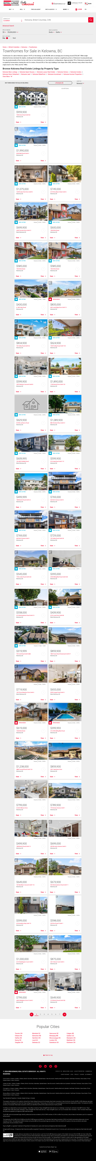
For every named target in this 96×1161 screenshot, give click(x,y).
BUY (10, 9)
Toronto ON (18, 1033)
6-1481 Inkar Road (21, 307)
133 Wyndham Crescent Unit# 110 (25, 885)
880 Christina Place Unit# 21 (57, 423)
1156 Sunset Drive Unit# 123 (57, 384)
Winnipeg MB (53, 1036)
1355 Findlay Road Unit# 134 (58, 346)
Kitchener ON (71, 1042)
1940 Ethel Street (20, 731)
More (65, 9)
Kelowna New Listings (10, 72)
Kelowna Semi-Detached (11, 74)
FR (85, 9)
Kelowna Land (25, 74)
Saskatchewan (42, 1078)
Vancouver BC (53, 1033)
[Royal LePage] (18, 3)
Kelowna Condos (75, 72)
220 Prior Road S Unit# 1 (56, 923)
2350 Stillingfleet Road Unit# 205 (59, 577)
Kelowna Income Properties (72, 74)
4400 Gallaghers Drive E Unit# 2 (24, 1000)
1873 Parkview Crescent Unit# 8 (24, 384)
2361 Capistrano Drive (56, 769)
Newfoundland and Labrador (62, 1078)
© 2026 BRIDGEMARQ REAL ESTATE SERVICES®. (20, 1071)
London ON (53, 1040)
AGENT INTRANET (65, 1074)
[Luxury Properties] (75, 3)
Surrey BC (18, 1040)
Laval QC (35, 1040)
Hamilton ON (36, 1038)
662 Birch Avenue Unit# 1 (23, 538)
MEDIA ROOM (66, 1071)
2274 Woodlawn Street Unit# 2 (58, 192)
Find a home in (6, 1078)
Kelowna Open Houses (27, 72)
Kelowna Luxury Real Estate (46, 72)
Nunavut (17, 1080)
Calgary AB (70, 1033)
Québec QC (70, 1036)
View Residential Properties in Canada (12, 1098)
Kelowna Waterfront (39, 74)
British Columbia (28, 1078)
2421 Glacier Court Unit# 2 (57, 962)
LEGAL (72, 1074)
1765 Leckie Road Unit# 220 (23, 577)
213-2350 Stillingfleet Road (57, 731)
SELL (21, 9)
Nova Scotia (84, 1078)
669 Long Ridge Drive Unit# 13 (58, 307)
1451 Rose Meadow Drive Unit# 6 (25, 692)
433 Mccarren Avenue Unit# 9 (58, 846)
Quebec (17, 1078)
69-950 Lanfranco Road (22, 423)
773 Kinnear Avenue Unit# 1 (57, 808)
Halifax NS (18, 1038)
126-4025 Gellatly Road (22, 461)
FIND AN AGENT (35, 9)
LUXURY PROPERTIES (79, 1071)
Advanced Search (8, 26)
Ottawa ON (18, 1036)
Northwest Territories (75, 1078)
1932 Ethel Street (54, 269)
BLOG (71, 1071)
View (42, 122)
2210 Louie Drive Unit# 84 (57, 615)
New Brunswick (50, 1078)
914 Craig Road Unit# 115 (57, 461)
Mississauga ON (54, 1038)
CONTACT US (58, 1071)
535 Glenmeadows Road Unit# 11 (59, 885)
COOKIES (82, 1074)
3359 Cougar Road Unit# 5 (57, 692)
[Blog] (88, 3)
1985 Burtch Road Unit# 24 (23, 500)
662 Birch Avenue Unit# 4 (57, 500)
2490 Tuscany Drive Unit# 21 (23, 230)
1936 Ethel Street (54, 230)
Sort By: (79, 81)
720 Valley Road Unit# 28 (57, 538)
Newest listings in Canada (28, 1098)
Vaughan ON (19, 1042)
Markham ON (71, 1040)
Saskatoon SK (54, 1042)
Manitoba (35, 1078)
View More (6, 76)
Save (17, 122)
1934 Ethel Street (20, 269)
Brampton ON (71, 1038)
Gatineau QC (36, 1042)
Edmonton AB (36, 1036)
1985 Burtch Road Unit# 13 (23, 846)
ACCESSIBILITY (88, 1074)
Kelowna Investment (54, 74)
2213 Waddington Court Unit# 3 (24, 962)
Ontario (12, 1078)
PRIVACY (76, 1074)
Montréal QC (36, 1033)
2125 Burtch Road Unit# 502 (57, 1000)
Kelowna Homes (62, 72)
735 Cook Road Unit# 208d (23, 654)
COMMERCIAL (88, 1071)
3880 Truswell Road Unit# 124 (24, 769)
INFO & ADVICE (49, 9)
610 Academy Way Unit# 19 (23, 923)
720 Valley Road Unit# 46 (23, 346)
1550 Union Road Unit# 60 (23, 115)
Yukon (12, 1080)
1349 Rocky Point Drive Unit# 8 (24, 192)
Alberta (21, 1078)
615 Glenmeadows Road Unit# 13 (25, 615)
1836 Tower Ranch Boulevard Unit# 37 (60, 654)
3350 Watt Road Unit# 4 (22, 153)
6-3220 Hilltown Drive (22, 808)
